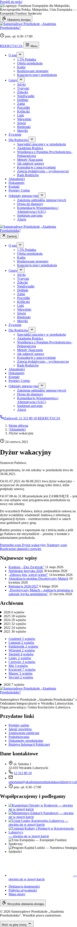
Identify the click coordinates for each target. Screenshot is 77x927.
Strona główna (18, 425)
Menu (33, 46)
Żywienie (15, 134)
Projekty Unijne (19, 190)
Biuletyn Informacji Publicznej (29, 744)
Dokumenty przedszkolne (26, 740)
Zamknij (11, 236)
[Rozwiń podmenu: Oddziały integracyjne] (42, 195)
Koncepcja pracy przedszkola (37, 75)
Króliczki (23, 111)
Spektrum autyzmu (30, 215)
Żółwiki (22, 92)
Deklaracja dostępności (24, 886)
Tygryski (23, 88)
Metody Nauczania (30, 159)
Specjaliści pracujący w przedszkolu (41, 144)
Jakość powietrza (20, 729)
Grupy (13, 80)
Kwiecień (22, 669)
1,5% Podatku (26, 59)
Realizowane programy (33, 71)
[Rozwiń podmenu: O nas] (20, 55)
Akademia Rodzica (30, 148)
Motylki (22, 131)
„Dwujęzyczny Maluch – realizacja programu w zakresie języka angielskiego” (41, 592)
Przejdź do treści (11, 2)
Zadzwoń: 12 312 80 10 (21, 418)
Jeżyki (21, 84)
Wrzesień (22, 650)
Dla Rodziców (18, 140)
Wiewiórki (24, 119)
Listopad (21, 642)
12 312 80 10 (23, 773)
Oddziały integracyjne (23, 196)
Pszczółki (23, 107)
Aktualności (17, 179)
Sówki (21, 123)
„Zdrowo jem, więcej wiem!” (28, 575)
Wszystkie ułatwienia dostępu (25, 904)
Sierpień (21, 654)
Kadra (21, 67)
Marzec (21, 673)
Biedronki (24, 127)
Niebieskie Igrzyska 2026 (26, 571)
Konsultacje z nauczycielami (36, 167)
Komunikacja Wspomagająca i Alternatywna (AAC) (37, 209)
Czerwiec (22, 662)
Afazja (21, 219)
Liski (20, 115)
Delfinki (22, 100)
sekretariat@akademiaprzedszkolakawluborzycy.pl (43, 782)
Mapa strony (17, 894)
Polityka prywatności (23, 890)
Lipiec (20, 658)
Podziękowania (19, 737)
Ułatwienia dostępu (18, 19)
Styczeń (21, 677)
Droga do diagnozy (30, 204)
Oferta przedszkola (30, 63)
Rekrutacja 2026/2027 (23, 586)
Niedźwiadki (25, 96)
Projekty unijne (19, 725)
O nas (12, 55)
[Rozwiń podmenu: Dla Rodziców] (32, 139)
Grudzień (22, 639)
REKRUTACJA (11, 46)
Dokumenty (17, 183)
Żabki (21, 104)
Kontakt (14, 186)
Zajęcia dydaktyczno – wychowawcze (43, 171)
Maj (18, 666)
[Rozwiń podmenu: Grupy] (21, 80)
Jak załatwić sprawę (30, 163)
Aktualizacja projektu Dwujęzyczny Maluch (38, 578)
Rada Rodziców (28, 175)
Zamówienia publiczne (24, 733)
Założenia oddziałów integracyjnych (41, 200)
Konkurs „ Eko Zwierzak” (26, 567)
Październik (23, 646)
